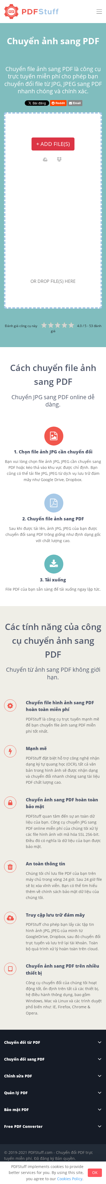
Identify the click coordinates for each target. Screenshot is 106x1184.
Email (76, 103)
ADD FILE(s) (53, 144)
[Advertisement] (53, 222)
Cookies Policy (69, 1178)
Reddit (60, 103)
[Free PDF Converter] (32, 11)
